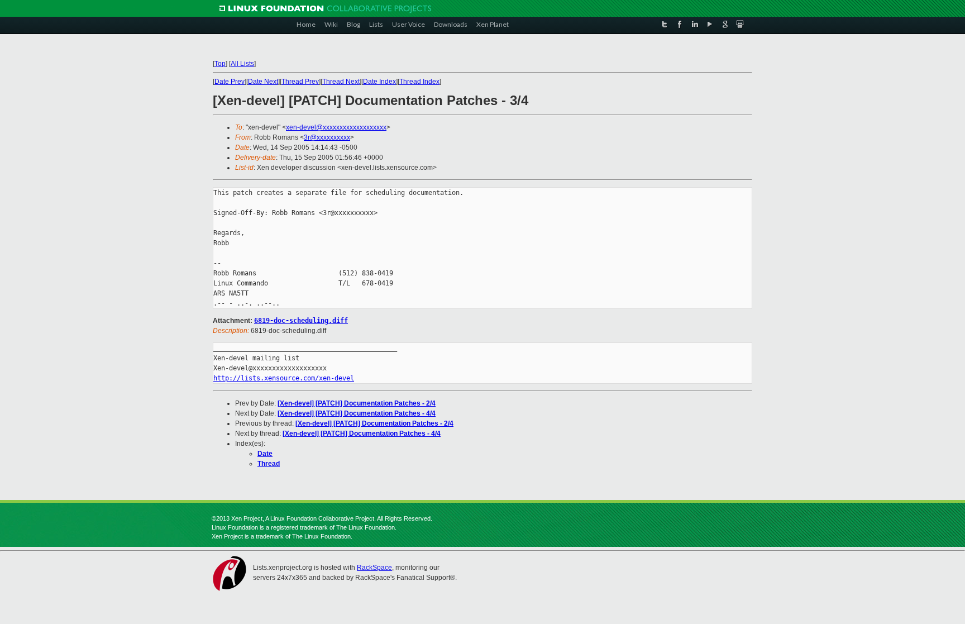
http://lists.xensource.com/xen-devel (283, 378)
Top (220, 64)
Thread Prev (300, 81)
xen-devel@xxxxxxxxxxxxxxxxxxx (336, 127)
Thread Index (419, 81)
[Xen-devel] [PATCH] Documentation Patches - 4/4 (357, 413)
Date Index (379, 81)
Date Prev (229, 81)
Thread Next (341, 81)
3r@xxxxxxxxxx (327, 137)
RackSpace (374, 567)
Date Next (263, 81)
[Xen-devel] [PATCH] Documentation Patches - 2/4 (357, 403)
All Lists (242, 64)
